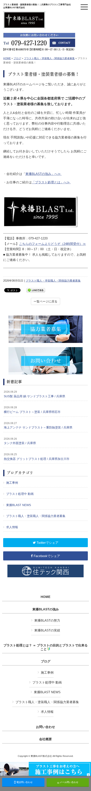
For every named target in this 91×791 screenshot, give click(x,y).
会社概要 (45, 739)
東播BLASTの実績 (47, 630)
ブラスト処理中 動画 (20, 494)
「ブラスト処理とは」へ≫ (51, 182)
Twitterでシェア (47, 542)
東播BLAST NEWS (18, 505)
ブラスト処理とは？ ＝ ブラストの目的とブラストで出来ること (45, 647)
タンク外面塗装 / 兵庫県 (20, 441)
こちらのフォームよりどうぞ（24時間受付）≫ (52, 244)
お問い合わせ (45, 727)
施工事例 (12, 482)
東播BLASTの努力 (47, 620)
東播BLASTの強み (45, 609)
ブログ (17, 58)
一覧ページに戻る (45, 301)
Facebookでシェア (46, 556)
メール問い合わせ (68, 782)
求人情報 (12, 527)
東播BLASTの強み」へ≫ (43, 174)
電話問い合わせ (24, 782)
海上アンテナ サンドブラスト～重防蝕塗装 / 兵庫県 (38, 425)
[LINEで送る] (35, 290)
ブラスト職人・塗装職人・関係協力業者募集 (49, 58)
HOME (7, 58)
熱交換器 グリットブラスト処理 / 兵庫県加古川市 (36, 457)
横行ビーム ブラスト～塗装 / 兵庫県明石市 (32, 410)
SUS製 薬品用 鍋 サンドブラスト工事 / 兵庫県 (34, 394)
